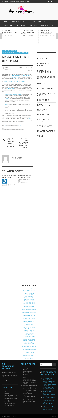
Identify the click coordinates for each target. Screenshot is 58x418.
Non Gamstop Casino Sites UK (29, 312)
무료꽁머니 (29, 337)
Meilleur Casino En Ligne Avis (29, 325)
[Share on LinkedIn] (26, 69)
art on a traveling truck (17, 75)
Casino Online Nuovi (29, 293)
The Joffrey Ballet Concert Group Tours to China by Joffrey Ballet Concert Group (49, 388)
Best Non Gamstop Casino (29, 321)
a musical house (26, 75)
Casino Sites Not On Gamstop (29, 308)
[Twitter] (51, 1)
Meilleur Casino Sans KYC (29, 355)
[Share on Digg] (29, 70)
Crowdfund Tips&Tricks (44, 71)
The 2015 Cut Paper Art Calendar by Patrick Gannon (49, 399)
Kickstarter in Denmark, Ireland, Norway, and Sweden (12, 32)
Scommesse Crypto (29, 342)
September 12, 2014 (7, 69)
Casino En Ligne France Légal (29, 340)
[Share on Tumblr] (24, 69)
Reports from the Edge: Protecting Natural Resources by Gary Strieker (49, 384)
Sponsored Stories (43, 120)
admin (26, 35)
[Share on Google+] (32, 67)
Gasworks (7, 98)
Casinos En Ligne (29, 358)
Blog (3, 129)
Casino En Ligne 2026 (29, 343)
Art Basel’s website (11, 120)
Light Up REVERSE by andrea (49, 397)
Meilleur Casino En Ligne (29, 348)
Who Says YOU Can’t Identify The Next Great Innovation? (29, 389)
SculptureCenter (8, 109)
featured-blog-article (10, 52)
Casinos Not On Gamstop (29, 290)
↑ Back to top (53, 416)
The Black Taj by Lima (47, 378)
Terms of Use (7, 407)
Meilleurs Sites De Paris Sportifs (29, 354)
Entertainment (46, 88)
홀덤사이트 (29, 291)
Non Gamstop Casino (29, 297)
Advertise (6, 392)
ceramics (5, 81)
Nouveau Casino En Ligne (29, 339)
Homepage (6, 393)
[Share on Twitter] (29, 67)
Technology (44, 126)
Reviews (42, 110)
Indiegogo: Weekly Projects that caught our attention (10, 396)
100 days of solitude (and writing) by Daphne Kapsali (49, 380)
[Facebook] (48, 1)
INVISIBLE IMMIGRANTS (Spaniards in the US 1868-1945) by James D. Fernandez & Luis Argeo (49, 394)
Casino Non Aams (29, 296)
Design (41, 83)
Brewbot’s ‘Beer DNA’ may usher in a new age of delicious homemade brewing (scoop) (30, 401)
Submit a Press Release (9, 403)
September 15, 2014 (34, 35)
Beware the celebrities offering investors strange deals (30, 386)
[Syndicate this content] (40, 372)
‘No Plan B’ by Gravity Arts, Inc (49, 405)
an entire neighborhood (14, 77)
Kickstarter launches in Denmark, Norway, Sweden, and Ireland (25, 177)
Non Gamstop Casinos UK (29, 289)
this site (20, 125)
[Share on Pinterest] (21, 69)
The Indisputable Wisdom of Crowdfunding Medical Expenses (29, 393)
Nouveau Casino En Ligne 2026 (29, 346)
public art (10, 81)
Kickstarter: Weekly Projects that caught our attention (10, 399)
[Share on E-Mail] (32, 70)
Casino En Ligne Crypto (29, 331)
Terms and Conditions (9, 405)
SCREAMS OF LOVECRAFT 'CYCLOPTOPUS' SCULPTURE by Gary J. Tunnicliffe (49, 408)
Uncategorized (46, 131)
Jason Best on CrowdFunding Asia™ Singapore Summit (30, 32)
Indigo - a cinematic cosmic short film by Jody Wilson (49, 402)
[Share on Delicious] (29, 69)
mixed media (15, 81)
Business (42, 59)
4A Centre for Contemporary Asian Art (13, 94)
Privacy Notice (7, 401)
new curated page (10, 88)
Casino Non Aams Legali (29, 305)
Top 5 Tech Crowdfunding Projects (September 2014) (29, 397)
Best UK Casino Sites (29, 314)
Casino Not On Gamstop (29, 299)
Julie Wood (7, 67)
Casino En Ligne (29, 324)
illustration (23, 81)
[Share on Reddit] (32, 69)
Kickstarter (23, 52)
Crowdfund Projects (44, 64)
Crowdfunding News (9, 50)
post (5, 125)
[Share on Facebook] (26, 67)
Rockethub (43, 115)
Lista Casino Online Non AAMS (29, 349)
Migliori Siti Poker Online (29, 336)
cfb (45, 35)
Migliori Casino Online (29, 294)
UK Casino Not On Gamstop (29, 327)
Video (40, 136)
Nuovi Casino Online (29, 352)
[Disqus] (17, 212)
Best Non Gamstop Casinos (29, 302)
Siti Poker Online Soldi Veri (29, 351)
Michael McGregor (11, 35)
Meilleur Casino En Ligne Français (29, 317)
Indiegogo (43, 100)
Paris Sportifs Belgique (29, 333)
